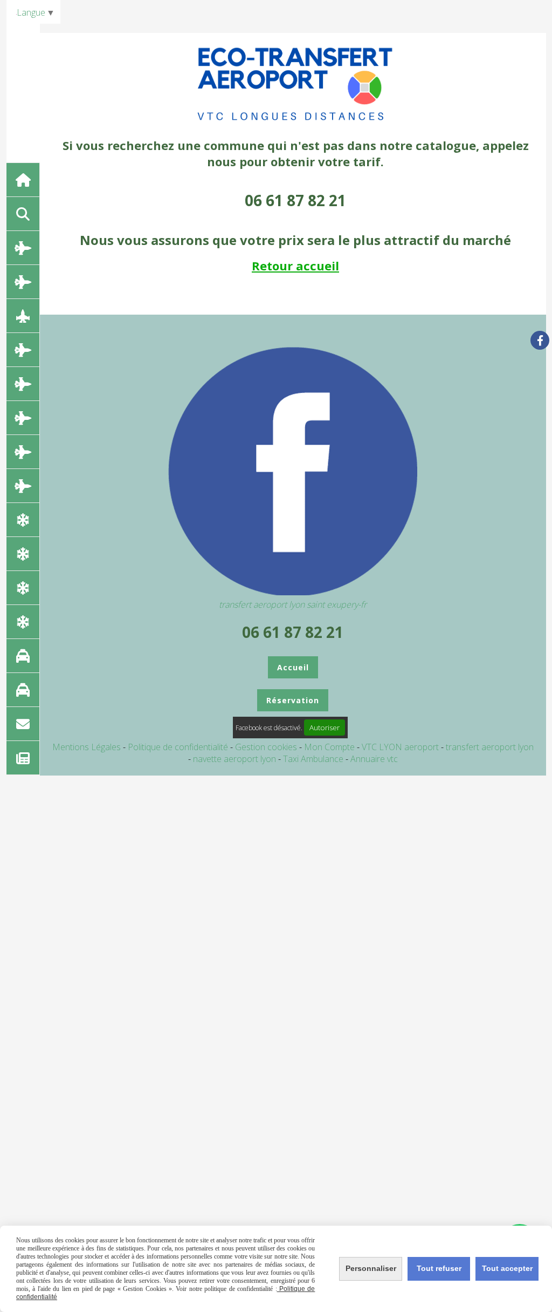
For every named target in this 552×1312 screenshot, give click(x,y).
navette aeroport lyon (235, 759)
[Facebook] (539, 340)
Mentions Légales (86, 747)
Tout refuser (439, 1268)
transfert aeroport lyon (490, 747)
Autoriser (324, 727)
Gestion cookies (267, 747)
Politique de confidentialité (178, 747)
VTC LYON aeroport (401, 747)
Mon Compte (329, 747)
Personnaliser (371, 1268)
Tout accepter (507, 1268)
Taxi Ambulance (314, 759)
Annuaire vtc (374, 759)
